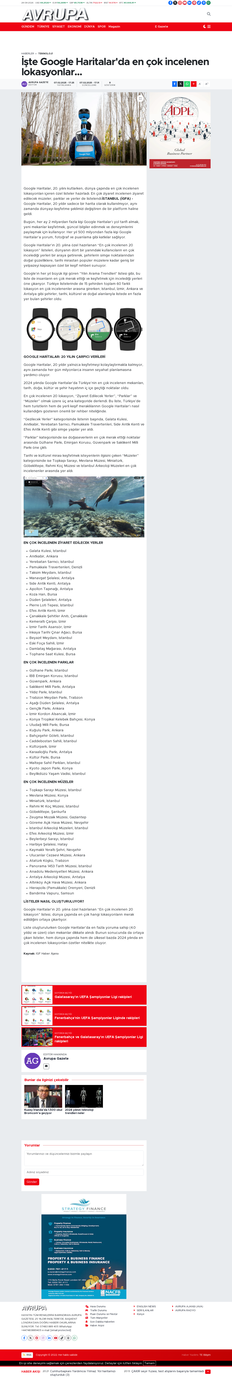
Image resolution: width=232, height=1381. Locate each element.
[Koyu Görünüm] (204, 26)
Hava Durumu (98, 1306)
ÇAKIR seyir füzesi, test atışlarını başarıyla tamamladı (167, 1371)
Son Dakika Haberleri (102, 1322)
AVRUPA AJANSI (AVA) (189, 1306)
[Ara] (209, 14)
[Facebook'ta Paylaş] (174, 84)
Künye (140, 1314)
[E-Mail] (46, 1066)
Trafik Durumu (98, 1310)
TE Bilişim (205, 1355)
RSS (28, 1355)
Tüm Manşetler (99, 1318)
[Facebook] (24, 1338)
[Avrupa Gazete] (55, 14)
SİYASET (58, 26)
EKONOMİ (74, 26)
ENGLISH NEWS (146, 1306)
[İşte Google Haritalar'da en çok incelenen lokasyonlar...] (84, 129)
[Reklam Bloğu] (83, 1246)
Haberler (27, 53)
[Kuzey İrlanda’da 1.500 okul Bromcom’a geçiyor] (43, 1096)
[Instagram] (43, 1338)
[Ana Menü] (209, 26)
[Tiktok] (62, 1338)
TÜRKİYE (43, 26)
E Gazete (161, 26)
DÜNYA (89, 26)
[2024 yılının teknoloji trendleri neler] (84, 1096)
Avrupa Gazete (56, 1058)
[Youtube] (55, 1338)
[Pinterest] (37, 1338)
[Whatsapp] (74, 1338)
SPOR (102, 26)
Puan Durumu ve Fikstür (104, 1314)
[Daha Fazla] (194, 84)
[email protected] (60, 1330)
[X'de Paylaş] (180, 84)
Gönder (32, 1181)
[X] (30, 1338)
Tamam (149, 1363)
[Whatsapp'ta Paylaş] (187, 84)
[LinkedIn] (49, 1338)
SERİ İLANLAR (145, 1310)
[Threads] (68, 1338)
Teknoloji (45, 53)
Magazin (114, 26)
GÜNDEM (27, 26)
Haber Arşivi (97, 1325)
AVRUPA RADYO (185, 1310)
